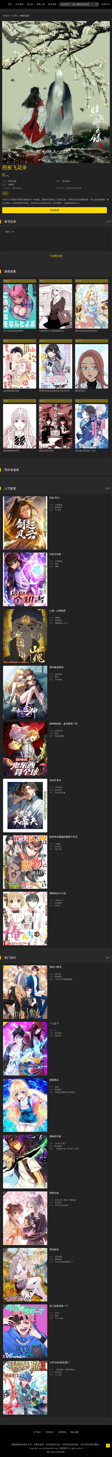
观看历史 (106, 4)
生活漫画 (58, 903)
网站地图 (75, 1432)
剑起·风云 (54, 497)
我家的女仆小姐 (57, 893)
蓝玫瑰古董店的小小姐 (85, 451)
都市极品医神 (56, 667)
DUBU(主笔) (60, 1143)
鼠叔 (57, 1087)
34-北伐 (58, 510)
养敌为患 (54, 1193)
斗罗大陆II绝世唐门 (59, 1362)
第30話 (6, 281)
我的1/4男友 (55, 967)
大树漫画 (5, 16)
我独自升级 (55, 1136)
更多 (108, 488)
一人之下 (54, 1023)
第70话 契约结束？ (62, 1205)
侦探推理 (58, 507)
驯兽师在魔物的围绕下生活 (63, 837)
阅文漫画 (58, 674)
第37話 (57, 906)
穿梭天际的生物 (46, 451)
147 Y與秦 (59, 1318)
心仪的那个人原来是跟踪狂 (51, 331)
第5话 (42, 281)
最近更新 (52, 4)
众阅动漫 (58, 731)
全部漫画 (19, 4)
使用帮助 (62, 1432)
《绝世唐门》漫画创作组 (64, 1370)
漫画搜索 (65, 4)
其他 (56, 564)
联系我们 (50, 1432)
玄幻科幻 (14, 16)
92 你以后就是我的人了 (64, 1262)
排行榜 (30, 4)
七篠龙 (57, 844)
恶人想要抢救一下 (58, 1306)
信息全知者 (55, 554)
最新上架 (41, 4)
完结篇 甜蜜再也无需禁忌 (65, 1092)
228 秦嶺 (58, 680)
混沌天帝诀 (55, 780)
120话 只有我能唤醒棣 (63, 979)
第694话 (58, 1036)
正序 (108, 222)
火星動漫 (58, 505)
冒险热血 (58, 977)
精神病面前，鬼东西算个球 (63, 723)
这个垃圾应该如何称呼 (13, 331)
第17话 (78, 281)
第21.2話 (58, 849)
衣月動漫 (58, 561)
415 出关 (58, 1375)
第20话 (78, 341)
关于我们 (37, 1432)
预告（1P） (10, 232)
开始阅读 (54, 210)
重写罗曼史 (80, 391)
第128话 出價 (60, 793)
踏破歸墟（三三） (62, 623)
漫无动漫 (12, 181)
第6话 (6, 341)
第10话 (42, 341)
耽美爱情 (58, 1090)
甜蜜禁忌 (54, 1080)
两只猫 (57, 974)
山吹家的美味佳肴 (11, 391)
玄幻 (5, 193)
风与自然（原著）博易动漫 (65, 1200)
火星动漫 (58, 787)
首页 (10, 4)
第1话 (42, 401)
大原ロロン (59, 900)
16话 (77, 401)
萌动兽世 (54, 1249)
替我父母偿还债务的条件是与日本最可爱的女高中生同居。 (65, 391)
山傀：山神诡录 (57, 610)
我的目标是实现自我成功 (86, 331)
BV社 (57, 1313)
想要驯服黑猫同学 (11, 451)
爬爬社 (57, 618)
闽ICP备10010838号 (55, 1452)
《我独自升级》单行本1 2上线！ (67, 1149)
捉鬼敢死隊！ (60, 736)
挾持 (57, 566)
